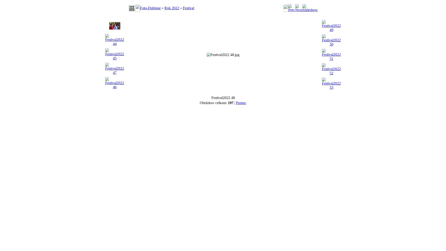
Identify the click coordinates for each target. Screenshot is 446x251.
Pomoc (241, 103)
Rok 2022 (171, 8)
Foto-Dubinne (150, 8)
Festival (188, 8)
